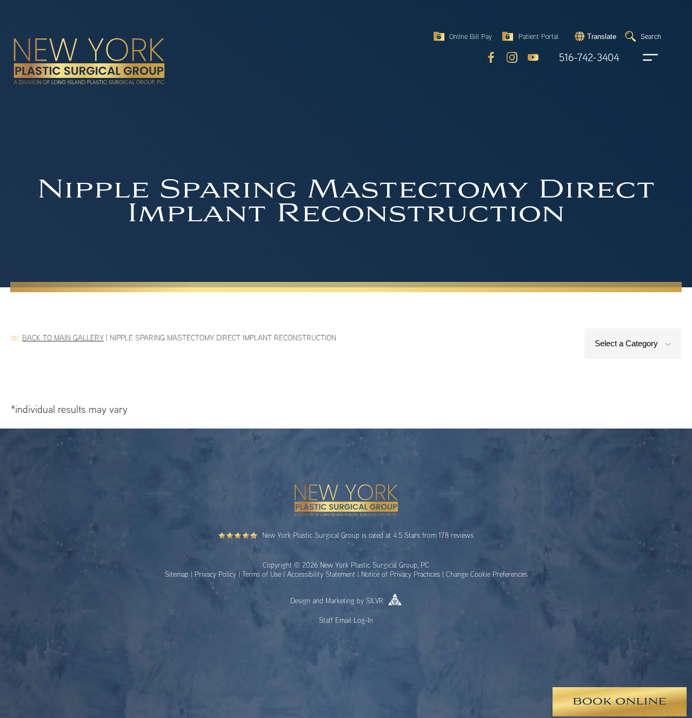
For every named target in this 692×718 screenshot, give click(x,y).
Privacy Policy (215, 574)
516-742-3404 (589, 57)
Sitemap (177, 574)
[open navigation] (640, 57)
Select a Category (627, 343)
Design (300, 600)
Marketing (340, 600)
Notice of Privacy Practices (400, 574)
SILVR (374, 600)
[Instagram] (512, 57)
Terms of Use (261, 574)
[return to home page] (64, 38)
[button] (594, 36)
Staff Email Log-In (346, 620)
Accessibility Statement (321, 574)
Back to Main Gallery (63, 337)
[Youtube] (533, 57)
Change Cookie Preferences (487, 574)
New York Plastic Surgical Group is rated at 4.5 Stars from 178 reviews (368, 535)
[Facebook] (490, 57)
